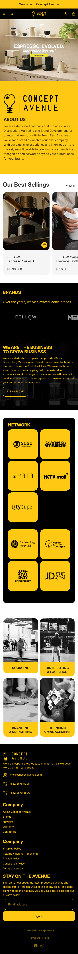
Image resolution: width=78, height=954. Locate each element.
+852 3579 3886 (19, 792)
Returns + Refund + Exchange (20, 853)
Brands (7, 816)
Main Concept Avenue (43, 930)
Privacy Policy (11, 858)
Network (8, 821)
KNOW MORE (15, 391)
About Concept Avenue (17, 811)
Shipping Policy (12, 848)
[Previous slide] (4, 4)
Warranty (8, 826)
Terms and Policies (39, 937)
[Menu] (4, 14)
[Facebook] (36, 945)
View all (70, 185)
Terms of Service (13, 868)
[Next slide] (74, 4)
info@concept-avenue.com (25, 774)
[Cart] (74, 14)
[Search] (12, 14)
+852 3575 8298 (19, 783)
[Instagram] (42, 945)
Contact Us (9, 831)
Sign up (39, 916)
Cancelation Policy (14, 863)
